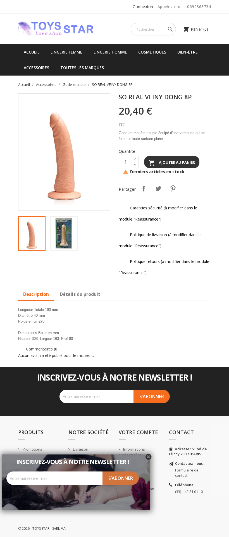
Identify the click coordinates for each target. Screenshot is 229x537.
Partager (143, 188)
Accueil (31, 52)
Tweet (158, 188)
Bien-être (187, 52)
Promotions (32, 449)
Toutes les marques (82, 67)
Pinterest (172, 188)
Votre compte (138, 432)
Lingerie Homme (110, 52)
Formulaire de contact (187, 473)
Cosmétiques (152, 52)
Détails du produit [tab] (80, 294)
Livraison (80, 449)
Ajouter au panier (172, 162)
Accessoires (36, 67)
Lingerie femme (66, 52)
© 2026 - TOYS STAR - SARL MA (42, 528)
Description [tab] (36, 294)
